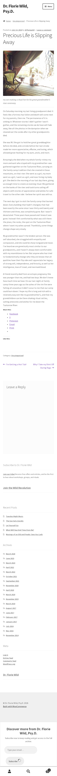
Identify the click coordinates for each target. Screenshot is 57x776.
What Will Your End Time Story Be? (20, 530)
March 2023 (10, 563)
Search (28, 771)
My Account (9, 771)
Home (8, 21)
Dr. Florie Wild (11, 674)
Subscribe (13, 761)
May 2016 (9, 631)
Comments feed (9, 661)
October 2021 (11, 576)
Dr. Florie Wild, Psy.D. (15, 8)
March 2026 (10, 554)
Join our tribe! (9, 474)
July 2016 (10, 626)
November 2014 (12, 635)
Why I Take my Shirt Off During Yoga (43, 366)
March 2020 (10, 594)
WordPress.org (9, 664)
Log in (5, 655)
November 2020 (12, 585)
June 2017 (10, 613)
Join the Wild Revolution (17, 487)
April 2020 (10, 590)
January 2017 (11, 622)
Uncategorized (19, 21)
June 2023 (10, 558)
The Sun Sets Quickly (14, 521)
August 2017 (11, 608)
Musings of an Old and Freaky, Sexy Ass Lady (24, 534)
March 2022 (10, 572)
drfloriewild (29, 30)
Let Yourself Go (12, 525)
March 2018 (10, 603)
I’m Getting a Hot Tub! (16, 364)
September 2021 (12, 581)
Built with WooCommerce (15, 706)
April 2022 (10, 567)
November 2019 (12, 599)
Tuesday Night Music (14, 516)
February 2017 (11, 617)
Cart (44, 769)
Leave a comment (44, 30)
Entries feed (8, 658)
